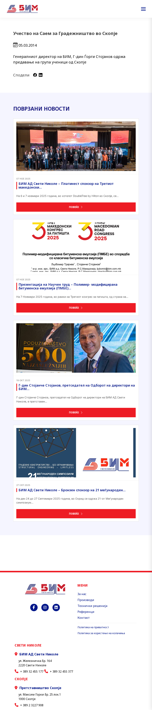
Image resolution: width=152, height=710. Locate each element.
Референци (85, 612)
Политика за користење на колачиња (101, 633)
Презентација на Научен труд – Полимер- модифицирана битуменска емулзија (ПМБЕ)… (68, 286)
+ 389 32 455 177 (31, 671)
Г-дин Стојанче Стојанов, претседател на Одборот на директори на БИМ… (77, 387)
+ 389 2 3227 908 (31, 705)
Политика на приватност (93, 627)
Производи (85, 600)
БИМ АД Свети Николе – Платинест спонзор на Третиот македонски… (66, 185)
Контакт (83, 618)
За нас (81, 594)
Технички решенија (92, 606)
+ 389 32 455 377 (61, 671)
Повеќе (74, 207)
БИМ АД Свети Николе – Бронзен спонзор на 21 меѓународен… (72, 490)
